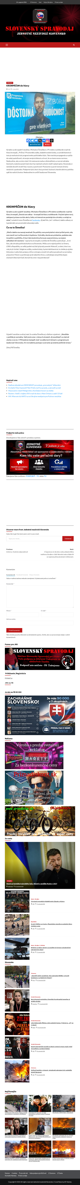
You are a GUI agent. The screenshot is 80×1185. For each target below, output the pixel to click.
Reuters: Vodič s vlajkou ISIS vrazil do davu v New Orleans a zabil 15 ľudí (35, 393)
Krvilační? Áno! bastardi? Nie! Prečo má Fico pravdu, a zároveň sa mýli (34, 388)
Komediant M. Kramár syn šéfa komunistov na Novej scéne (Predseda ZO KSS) (39, 1114)
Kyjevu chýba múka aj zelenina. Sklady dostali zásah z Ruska (63, 1158)
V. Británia (42, 945)
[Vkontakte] (44, 140)
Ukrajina (9, 881)
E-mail (43, 611)
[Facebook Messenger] (36, 140)
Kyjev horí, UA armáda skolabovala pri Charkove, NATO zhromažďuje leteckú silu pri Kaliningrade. (39, 1159)
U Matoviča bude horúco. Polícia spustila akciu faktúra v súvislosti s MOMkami (16, 1113)
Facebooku (36, 220)
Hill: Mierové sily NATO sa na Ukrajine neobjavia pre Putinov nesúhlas (34, 396)
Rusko (32, 899)
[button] (7, 44)
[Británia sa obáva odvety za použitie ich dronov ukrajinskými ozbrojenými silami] (17, 949)
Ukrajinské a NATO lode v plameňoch (62, 1112)
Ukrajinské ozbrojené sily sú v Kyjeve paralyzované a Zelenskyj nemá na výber (62, 1137)
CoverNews (58, 1182)
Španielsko (34, 922)
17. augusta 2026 (41, 904)
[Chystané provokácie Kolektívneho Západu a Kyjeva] (17, 901)
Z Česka (60, 1173)
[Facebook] (28, 140)
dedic (33, 1027)
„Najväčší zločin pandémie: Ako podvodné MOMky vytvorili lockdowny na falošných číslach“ (50, 977)
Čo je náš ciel (23, 1173)
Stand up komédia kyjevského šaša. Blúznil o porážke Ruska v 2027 (31, 884)
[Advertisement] (40, 62)
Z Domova (33, 2)
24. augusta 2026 (19, 886)
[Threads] (51, 140)
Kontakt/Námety (10, 1175)
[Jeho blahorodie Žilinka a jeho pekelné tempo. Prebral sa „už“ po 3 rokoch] (17, 1024)
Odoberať (68, 538)
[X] (40, 140)
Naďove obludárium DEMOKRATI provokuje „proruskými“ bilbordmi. (34, 385)
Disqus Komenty (34, 575)
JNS (9, 89)
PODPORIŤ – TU (32, 476)
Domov (7, 1173)
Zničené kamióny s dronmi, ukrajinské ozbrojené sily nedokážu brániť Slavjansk (16, 1158)
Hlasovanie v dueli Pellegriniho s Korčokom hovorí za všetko (30, 391)
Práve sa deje (59, 2)
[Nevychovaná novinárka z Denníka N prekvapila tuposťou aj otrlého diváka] (17, 1000)
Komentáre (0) (10, 575)
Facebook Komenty (22, 575)
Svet (40, 2)
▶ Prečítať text (35, 144)
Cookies (14, 1173)
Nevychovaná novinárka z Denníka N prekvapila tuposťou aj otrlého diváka (15, 1136)
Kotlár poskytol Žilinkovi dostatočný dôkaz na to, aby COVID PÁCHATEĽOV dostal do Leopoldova (40, 1137)
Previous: (17, 550)
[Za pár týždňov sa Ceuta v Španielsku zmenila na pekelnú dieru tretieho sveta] (17, 925)
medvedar (10, 886)
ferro (33, 980)
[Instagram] (48, 140)
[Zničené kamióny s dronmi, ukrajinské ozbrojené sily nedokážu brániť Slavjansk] (17, 1071)
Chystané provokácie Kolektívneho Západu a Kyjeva (47, 901)
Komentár (10, 584)
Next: (57, 553)
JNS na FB (9, 683)
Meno (8, 611)
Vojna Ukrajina (48, 2)
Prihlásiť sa (8, 678)
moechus (34, 1004)
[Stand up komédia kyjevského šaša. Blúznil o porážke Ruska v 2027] (40, 865)
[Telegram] (32, 140)
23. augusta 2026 (41, 1075)
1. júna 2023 (15, 89)
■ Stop (47, 144)
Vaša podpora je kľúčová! (38, 1173)
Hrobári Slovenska (35, 997)
